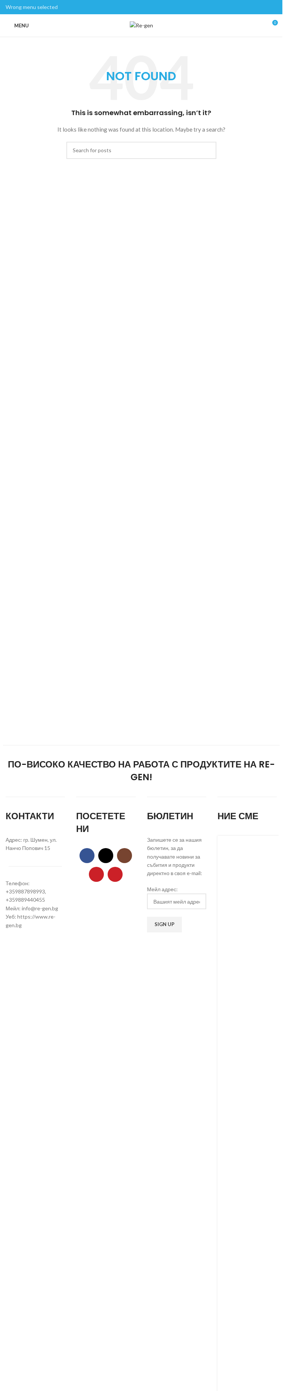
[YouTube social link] (96, 874)
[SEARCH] (207, 150)
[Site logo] (141, 25)
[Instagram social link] (124, 855)
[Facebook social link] (87, 855)
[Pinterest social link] (115, 874)
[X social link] (105, 855)
